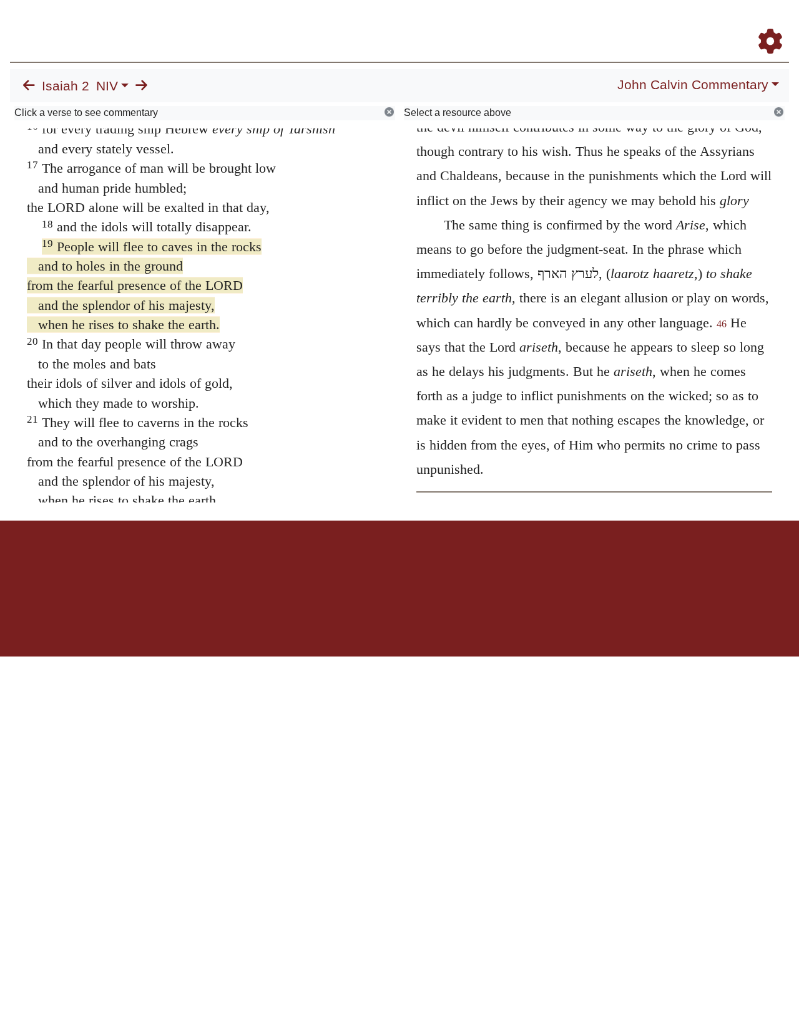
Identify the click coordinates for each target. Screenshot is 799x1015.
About (397, 563)
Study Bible (670, 24)
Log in (296, 563)
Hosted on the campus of (337, 620)
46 (722, 324)
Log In (721, 24)
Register (764, 24)
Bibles (375, 563)
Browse (384, 24)
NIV (107, 86)
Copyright (425, 563)
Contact (482, 563)
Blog (623, 24)
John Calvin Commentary (692, 84)
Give (505, 563)
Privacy (455, 563)
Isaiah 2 (65, 86)
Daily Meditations (563, 24)
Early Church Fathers (466, 24)
